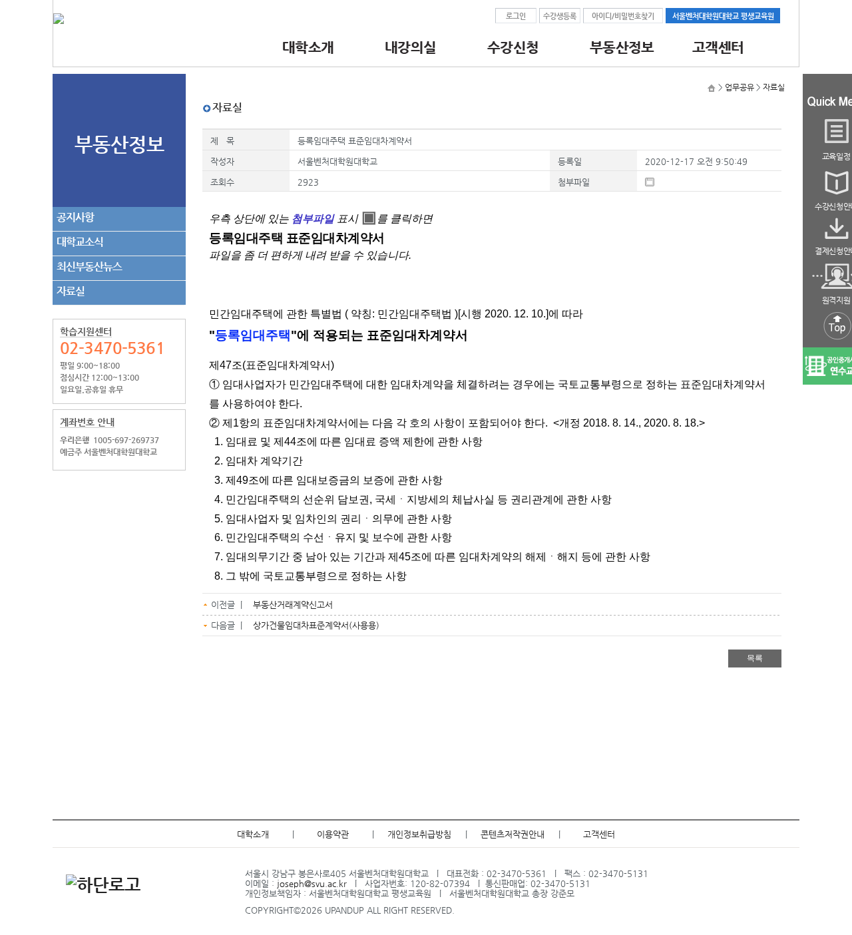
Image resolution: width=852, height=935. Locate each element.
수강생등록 (559, 16)
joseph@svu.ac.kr (312, 883)
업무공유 (739, 87)
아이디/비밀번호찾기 (623, 16)
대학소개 (253, 834)
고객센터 (599, 834)
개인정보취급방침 (419, 834)
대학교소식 (80, 242)
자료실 (71, 291)
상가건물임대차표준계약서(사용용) (316, 625)
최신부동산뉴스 (89, 266)
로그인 (516, 16)
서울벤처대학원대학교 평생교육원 (723, 16)
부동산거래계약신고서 (293, 605)
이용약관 (333, 834)
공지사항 (75, 217)
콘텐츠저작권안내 (512, 834)
